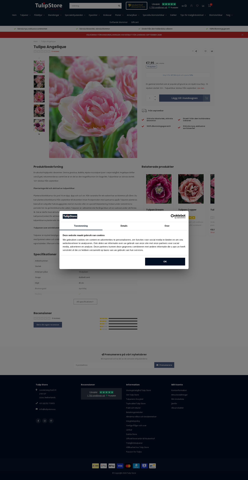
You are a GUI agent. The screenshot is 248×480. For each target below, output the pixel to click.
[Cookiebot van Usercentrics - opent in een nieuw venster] (172, 216)
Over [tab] (167, 226)
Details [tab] (124, 226)
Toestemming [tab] (81, 226)
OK (165, 261)
